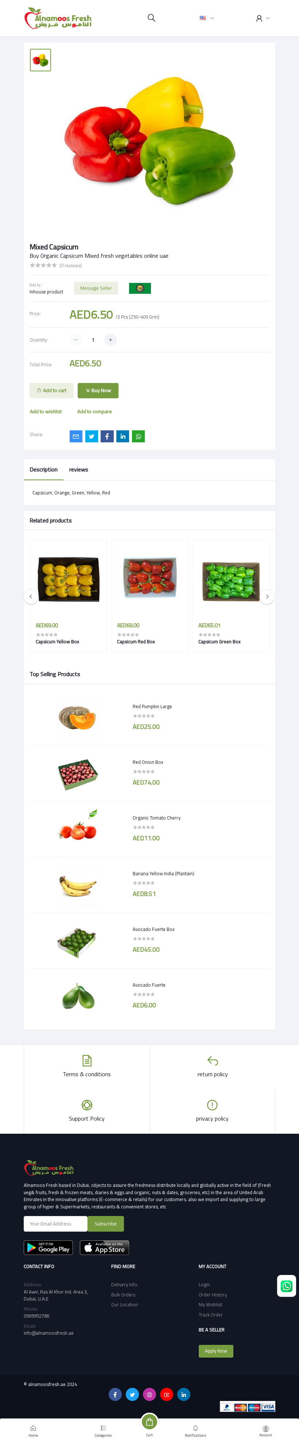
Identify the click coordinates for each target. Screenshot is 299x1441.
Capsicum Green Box (219, 641)
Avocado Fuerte (149, 985)
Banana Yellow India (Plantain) (163, 874)
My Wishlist (210, 1304)
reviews (78, 469)
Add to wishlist (46, 411)
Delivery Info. (124, 1284)
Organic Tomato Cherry (156, 818)
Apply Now (216, 1350)
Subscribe (106, 1223)
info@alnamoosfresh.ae (49, 1333)
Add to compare (94, 411)
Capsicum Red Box (136, 641)
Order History (213, 1294)
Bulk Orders (123, 1294)
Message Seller (96, 288)
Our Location (124, 1304)
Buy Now (100, 390)
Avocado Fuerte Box (154, 929)
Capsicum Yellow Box (57, 641)
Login (204, 1284)
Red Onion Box (148, 762)
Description (44, 469)
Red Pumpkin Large (152, 707)
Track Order (211, 1314)
